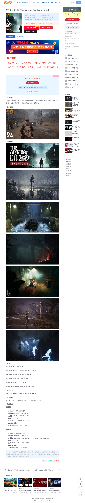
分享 (45, 460)
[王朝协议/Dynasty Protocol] (68, 122)
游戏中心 (26, 2)
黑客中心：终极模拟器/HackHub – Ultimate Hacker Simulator (76, 146)
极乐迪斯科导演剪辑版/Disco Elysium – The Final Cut (76, 116)
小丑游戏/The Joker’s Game (76, 132)
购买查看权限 (33, 83)
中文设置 (68, 171)
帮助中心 (46, 2)
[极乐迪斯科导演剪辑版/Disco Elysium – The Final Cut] (68, 116)
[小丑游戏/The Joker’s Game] (68, 133)
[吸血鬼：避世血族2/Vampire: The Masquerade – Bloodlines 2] (40, 482)
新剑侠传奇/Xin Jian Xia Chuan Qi (10, 490)
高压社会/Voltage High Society (76, 150)
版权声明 (36, 500)
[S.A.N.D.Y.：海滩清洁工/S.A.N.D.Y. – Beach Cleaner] (68, 110)
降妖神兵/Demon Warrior (54, 490)
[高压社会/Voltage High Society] (68, 150)
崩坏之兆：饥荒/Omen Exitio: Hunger (76, 127)
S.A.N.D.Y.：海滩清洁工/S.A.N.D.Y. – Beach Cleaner (76, 111)
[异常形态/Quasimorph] (25, 482)
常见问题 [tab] (21, 37)
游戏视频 (68, 164)
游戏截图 (68, 166)
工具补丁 (36, 2)
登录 (79, 2)
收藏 (51, 460)
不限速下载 (56, 2)
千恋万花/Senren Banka (74, 74)
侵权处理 (42, 500)
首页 (18, 2)
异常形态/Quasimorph (25, 490)
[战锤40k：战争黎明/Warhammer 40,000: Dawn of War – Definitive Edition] (68, 104)
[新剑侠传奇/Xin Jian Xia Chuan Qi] (10, 482)
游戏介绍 (68, 161)
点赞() (57, 460)
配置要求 (68, 175)
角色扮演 (32, 15)
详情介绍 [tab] (10, 37)
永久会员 (78, 13)
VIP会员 (68, 13)
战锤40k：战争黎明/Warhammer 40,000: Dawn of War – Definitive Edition (76, 106)
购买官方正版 (31, 31)
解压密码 (68, 159)
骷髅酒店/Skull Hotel (75, 138)
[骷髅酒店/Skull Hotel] (68, 139)
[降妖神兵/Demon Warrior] (54, 482)
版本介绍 (68, 173)
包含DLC (68, 168)
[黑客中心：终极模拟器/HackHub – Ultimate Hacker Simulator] (68, 145)
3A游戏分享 (42, 498)
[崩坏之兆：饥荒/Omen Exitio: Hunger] (68, 127)
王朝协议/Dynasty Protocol (76, 120)
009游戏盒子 (72, 87)
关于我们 (49, 500)
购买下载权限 (46, 27)
